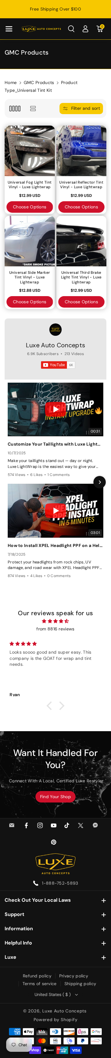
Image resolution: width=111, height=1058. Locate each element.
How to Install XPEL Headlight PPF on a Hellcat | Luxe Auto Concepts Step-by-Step (55, 545)
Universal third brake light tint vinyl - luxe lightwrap (81, 277)
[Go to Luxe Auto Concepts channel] (55, 329)
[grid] (15, 108)
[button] (9, 29)
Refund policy (37, 976)
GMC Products (39, 82)
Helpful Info (18, 943)
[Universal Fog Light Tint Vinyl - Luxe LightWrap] (30, 151)
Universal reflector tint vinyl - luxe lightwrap (81, 185)
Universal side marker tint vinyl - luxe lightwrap (29, 277)
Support (14, 914)
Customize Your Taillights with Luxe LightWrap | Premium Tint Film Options (55, 444)
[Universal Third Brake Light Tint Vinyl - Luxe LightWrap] (81, 241)
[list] (33, 108)
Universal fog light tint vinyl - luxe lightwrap (30, 185)
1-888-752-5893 (60, 883)
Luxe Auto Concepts (55, 345)
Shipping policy (80, 983)
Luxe (10, 957)
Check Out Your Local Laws (38, 900)
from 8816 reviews (55, 629)
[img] (55, 621)
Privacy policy (73, 976)
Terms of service (40, 983)
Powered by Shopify (56, 1019)
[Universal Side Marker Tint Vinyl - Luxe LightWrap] (30, 241)
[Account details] (85, 29)
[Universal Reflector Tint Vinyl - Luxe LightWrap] (81, 151)
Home (11, 82)
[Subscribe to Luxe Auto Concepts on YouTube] (58, 365)
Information (19, 928)
